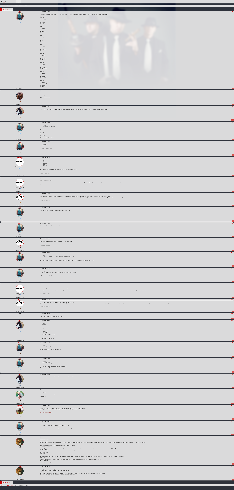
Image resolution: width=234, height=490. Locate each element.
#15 (232, 299)
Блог (14, 2)
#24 (232, 437)
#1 (232, 11)
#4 (232, 122)
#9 (232, 207)
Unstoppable (19, 157)
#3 (232, 106)
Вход (231, 2)
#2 (232, 91)
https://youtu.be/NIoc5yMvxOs (46, 412)
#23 (232, 421)
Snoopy (19, 193)
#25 (232, 466)
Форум (18, 2)
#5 (232, 141)
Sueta (20, 106)
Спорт (12, 5)
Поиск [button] (31, 2)
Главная (9, 2)
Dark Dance (19, 91)
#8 (232, 193)
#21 (232, 390)
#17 (232, 320)
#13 (232, 268)
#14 (232, 284)
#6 (232, 157)
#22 (232, 405)
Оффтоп (7, 5)
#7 (232, 178)
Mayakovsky (19, 405)
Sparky (19, 390)
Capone (19, 11)
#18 (232, 342)
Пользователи (25, 2)
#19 (232, 358)
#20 (232, 374)
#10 (232, 223)
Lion (20, 437)
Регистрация (225, 2)
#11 (232, 238)
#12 (232, 252)
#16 (232, 313)
